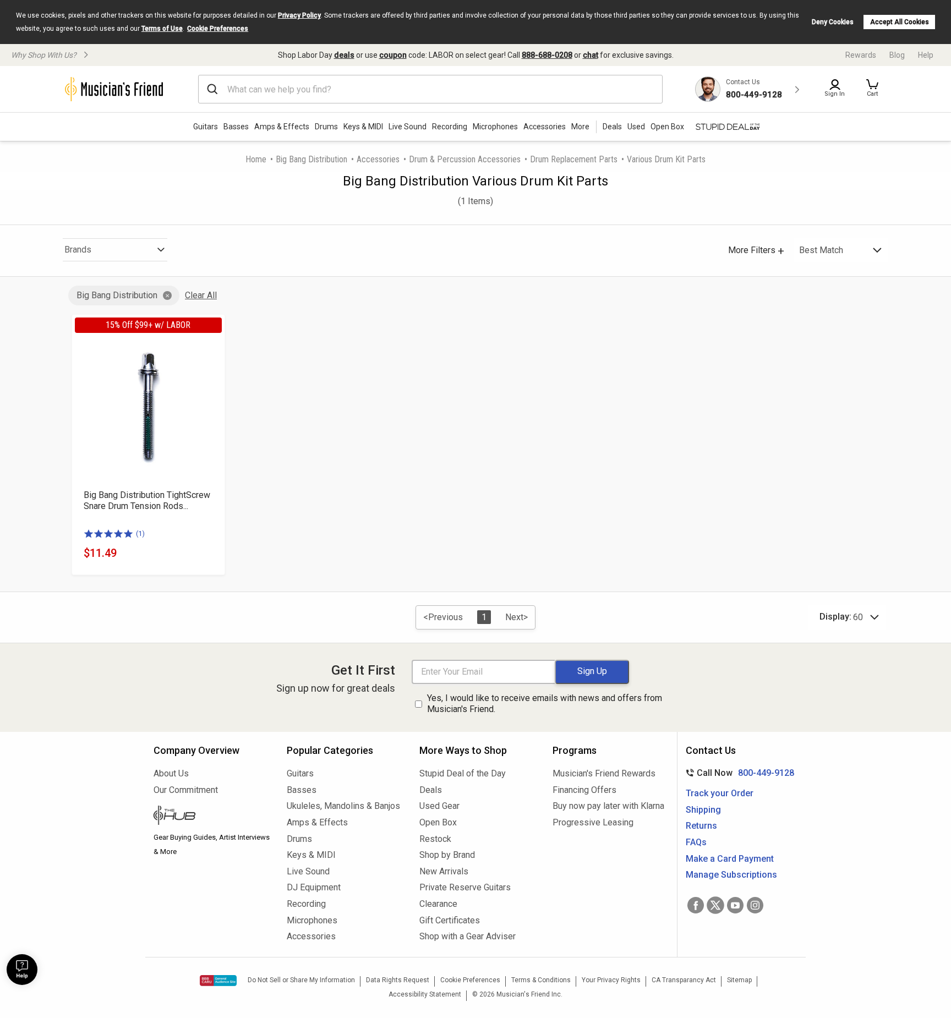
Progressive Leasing (593, 822)
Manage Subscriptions (731, 874)
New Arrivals (443, 871)
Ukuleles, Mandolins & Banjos (343, 806)
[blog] (212, 817)
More (580, 126)
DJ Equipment (314, 887)
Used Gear (439, 806)
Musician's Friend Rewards (604, 773)
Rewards (860, 55)
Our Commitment (186, 790)
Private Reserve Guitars (465, 887)
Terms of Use (162, 28)
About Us (171, 773)
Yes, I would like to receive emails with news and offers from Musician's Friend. (544, 704)
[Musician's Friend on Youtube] (735, 905)
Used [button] (636, 126)
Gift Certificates (449, 920)
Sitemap (739, 980)
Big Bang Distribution (311, 159)
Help (925, 55)
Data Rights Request (397, 980)
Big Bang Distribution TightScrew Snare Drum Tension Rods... (147, 500)
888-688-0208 (547, 55)
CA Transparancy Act (684, 980)
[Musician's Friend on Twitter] (715, 905)
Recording (449, 126)
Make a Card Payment (730, 858)
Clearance (438, 904)
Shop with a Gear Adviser (467, 936)
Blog (897, 55)
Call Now (738, 773)
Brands (77, 249)
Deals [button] (612, 126)
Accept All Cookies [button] (899, 22)
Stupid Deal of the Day (462, 773)
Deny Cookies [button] (833, 22)
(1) (140, 533)
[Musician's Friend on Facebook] (696, 905)
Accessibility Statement (425, 994)
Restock (435, 839)
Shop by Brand (447, 855)
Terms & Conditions (541, 980)
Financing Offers (584, 790)
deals (344, 55)
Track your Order (719, 793)
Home (255, 159)
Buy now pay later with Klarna (608, 806)
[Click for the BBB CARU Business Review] (218, 980)
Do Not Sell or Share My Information (301, 980)
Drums (326, 126)
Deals (430, 790)
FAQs (696, 842)
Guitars (205, 126)
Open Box (438, 822)
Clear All (201, 295)
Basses (236, 126)
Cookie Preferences (217, 28)
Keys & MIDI (363, 126)
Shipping (703, 809)
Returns (701, 825)
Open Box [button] (667, 126)
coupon (393, 55)
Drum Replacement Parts (573, 159)
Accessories (544, 126)
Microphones (495, 126)
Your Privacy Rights (611, 980)
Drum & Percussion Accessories (465, 159)
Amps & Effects (281, 126)
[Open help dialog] (22, 969)
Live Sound (408, 126)
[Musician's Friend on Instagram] (755, 905)
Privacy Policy (299, 15)
